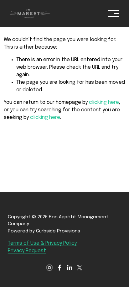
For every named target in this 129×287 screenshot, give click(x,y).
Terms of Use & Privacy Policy (42, 243)
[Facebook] (59, 267)
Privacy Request (27, 250)
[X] (79, 267)
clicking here (104, 102)
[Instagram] (49, 267)
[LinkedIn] (69, 267)
